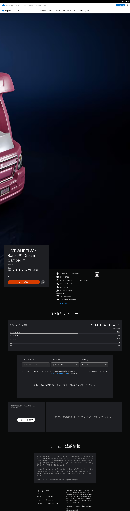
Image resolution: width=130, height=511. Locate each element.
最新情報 (38, 5)
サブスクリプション (70, 11)
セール (58, 11)
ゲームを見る (84, 11)
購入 (7, 5)
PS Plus (24, 5)
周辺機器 (31, 5)
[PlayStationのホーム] (3, 5)
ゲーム (17, 5)
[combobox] (36, 364)
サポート (46, 5)
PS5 (12, 5)
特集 (51, 11)
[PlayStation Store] (11, 10)
